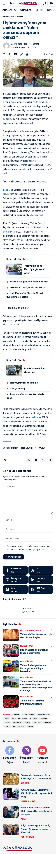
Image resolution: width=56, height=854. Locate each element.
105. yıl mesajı (17, 388)
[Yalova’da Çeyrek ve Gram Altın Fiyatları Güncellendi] (11, 779)
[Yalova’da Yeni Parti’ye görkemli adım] (14, 269)
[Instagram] (15, 579)
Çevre (7, 726)
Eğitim (7, 722)
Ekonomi (36, 722)
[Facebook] (15, 570)
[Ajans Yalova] (28, 3)
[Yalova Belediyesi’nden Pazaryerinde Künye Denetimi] (11, 666)
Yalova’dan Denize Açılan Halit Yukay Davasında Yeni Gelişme (36, 811)
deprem (7, 231)
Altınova (33, 718)
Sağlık (30, 726)
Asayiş (27, 722)
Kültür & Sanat (27, 630)
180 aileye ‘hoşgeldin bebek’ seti (29, 287)
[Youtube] (42, 755)
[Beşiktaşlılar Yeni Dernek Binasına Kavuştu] (11, 650)
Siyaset (44, 718)
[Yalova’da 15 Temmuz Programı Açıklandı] (11, 701)
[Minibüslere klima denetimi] (14, 370)
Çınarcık (47, 722)
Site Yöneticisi (20, 44)
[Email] (15, 54)
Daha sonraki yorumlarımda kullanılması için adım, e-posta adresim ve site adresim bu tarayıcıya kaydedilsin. (29, 547)
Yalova (35, 417)
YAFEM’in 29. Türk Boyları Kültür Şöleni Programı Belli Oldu (36, 793)
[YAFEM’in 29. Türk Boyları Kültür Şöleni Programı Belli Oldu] (11, 794)
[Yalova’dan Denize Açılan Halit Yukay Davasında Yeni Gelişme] (11, 812)
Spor (31, 646)
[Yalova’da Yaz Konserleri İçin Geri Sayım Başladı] (11, 635)
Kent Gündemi (8, 17)
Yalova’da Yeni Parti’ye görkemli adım (34, 269)
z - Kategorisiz (28, 715)
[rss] (40, 589)
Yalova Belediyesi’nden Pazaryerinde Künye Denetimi (33, 668)
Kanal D (6, 189)
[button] (5, 3)
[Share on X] (9, 54)
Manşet (20, 17)
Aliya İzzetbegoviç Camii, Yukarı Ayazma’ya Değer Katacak (35, 829)
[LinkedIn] (40, 579)
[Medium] (15, 589)
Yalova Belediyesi (19, 718)
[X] (40, 570)
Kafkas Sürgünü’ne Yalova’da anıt (29, 281)
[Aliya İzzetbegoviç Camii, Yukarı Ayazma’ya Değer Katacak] (11, 829)
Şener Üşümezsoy (28, 448)
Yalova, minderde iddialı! (24, 382)
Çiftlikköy (17, 722)
